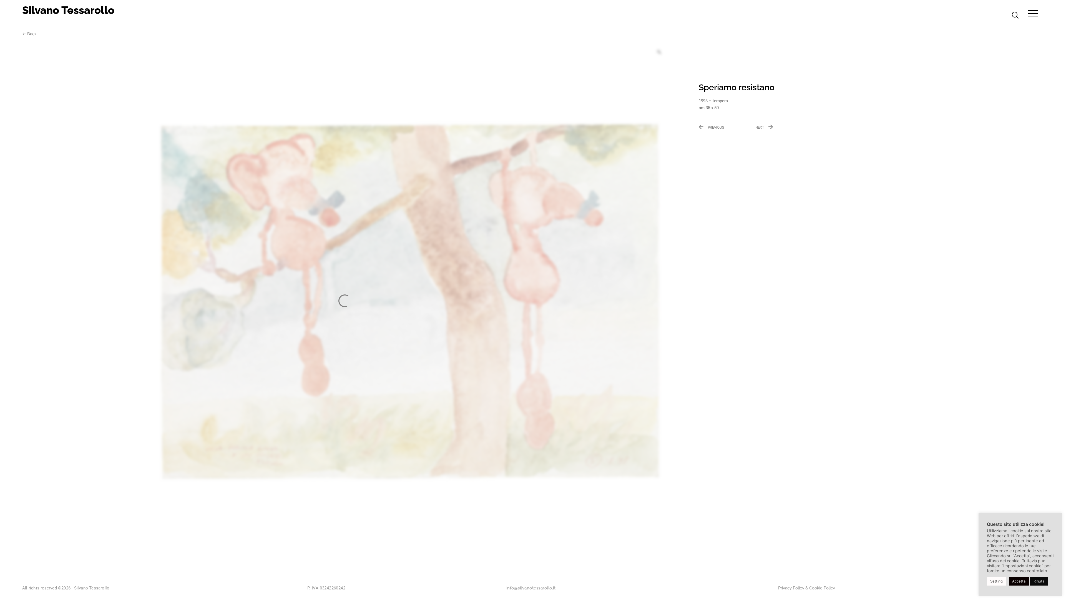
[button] (1015, 15)
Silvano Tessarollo (68, 10)
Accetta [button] (1018, 581)
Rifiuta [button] (1039, 581)
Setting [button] (996, 581)
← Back (29, 33)
